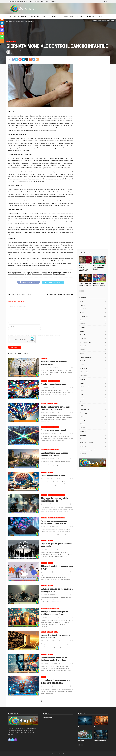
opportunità (28, 274)
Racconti (37, 1)
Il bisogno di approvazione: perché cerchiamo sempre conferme (54, 612)
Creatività (43, 358)
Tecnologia (90, 16)
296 (72, 663)
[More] (2, 41)
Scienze (13, 41)
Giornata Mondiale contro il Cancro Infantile (59, 272)
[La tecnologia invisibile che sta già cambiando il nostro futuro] (23, 731)
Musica (93, 402)
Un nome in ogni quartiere (93, 450)
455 (72, 640)
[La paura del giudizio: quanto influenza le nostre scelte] (23, 549)
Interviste (80, 16)
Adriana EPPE (45, 479)
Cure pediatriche (35, 272)
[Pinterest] (2, 26)
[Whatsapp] (2, 37)
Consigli (43, 403)
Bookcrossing (44, 1)
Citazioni (93, 327)
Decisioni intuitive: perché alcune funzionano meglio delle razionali (54, 659)
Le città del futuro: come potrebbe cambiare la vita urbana (54, 454)
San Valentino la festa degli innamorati (19, 294)
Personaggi (93, 413)
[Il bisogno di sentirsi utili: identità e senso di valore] (23, 571)
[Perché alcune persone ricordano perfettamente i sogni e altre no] (23, 526)
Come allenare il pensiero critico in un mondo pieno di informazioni (55, 681)
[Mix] (2, 33)
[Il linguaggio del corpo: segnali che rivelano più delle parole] (23, 503)
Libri (93, 390)
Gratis (100, 16)
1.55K (72, 367)
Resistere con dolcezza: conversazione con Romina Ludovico (84, 268)
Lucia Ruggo (45, 387)
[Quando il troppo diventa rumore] (23, 389)
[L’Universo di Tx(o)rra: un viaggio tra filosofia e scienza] (99, 278)
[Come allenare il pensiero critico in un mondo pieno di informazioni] (23, 685)
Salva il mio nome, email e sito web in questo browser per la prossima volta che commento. (35, 335)
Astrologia (93, 309)
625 (72, 572)
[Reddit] (2, 19)
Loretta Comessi (46, 617)
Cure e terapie (26, 272)
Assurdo (93, 305)
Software (93, 435)
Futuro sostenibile (93, 357)
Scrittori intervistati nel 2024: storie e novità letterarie (99, 267)
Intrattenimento (93, 387)
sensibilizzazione (47, 274)
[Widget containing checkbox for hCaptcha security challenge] (22, 339)
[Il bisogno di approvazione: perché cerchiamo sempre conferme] (23, 617)
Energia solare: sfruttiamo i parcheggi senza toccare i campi (55, 704)
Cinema (93, 324)
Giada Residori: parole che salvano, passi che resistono (85, 285)
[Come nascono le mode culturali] (23, 435)
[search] (105, 16)
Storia (93, 439)
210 (72, 731)
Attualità (43, 427)
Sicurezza (93, 431)
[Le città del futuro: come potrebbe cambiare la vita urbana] (23, 458)
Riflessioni (44, 381)
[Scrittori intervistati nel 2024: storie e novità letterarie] (99, 260)
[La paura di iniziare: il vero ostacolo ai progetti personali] (23, 640)
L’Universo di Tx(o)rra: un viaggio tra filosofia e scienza (99, 285)
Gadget (93, 361)
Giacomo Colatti (46, 433)
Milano (44, 16)
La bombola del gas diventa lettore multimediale (59, 294)
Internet (57, 722)
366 (72, 549)
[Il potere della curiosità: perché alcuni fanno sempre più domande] (23, 412)
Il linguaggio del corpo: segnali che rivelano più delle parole (54, 499)
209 (72, 754)
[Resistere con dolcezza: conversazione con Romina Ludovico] (85, 260)
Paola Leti (45, 526)
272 (72, 708)
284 (72, 433)
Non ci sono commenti (39, 51)
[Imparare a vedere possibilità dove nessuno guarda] (23, 367)
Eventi (8, 41)
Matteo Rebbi (15, 51)
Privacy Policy (53, 1)
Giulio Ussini (45, 412)
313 (72, 526)
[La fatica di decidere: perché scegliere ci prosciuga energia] (23, 594)
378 (72, 412)
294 (72, 458)
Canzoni (93, 320)
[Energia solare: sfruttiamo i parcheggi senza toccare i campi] (23, 708)
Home (10, 16)
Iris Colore (45, 367)
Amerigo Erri (45, 458)
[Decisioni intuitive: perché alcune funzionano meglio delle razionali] (23, 663)
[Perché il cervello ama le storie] (23, 481)
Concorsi (93, 331)
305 (72, 594)
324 (72, 387)
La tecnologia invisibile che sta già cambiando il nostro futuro (54, 727)
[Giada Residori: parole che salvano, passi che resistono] (85, 278)
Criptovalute (93, 346)
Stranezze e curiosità (59, 495)
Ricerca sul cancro (37, 274)
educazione (44, 272)
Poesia (31, 1)
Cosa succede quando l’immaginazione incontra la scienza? (56, 749)
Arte (42, 745)
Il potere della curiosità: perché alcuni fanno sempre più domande (55, 408)
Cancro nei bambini (17, 272)
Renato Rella (45, 504)
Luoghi (93, 394)
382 (72, 504)
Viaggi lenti (93, 454)
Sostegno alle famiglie (59, 274)
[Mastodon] (2, 30)
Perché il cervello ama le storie (53, 475)
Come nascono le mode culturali (53, 430)
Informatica (50, 722)
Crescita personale (93, 342)
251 (72, 686)
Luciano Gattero (46, 572)
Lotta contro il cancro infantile (16, 274)
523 (72, 617)
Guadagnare (93, 368)
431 (72, 479)
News (93, 405)
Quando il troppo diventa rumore (53, 384)
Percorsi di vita (55, 16)
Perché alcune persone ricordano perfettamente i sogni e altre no (54, 522)
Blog (11, 21)
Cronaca (43, 722)
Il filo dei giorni (69, 16)
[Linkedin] (2, 23)
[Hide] (0, 44)
